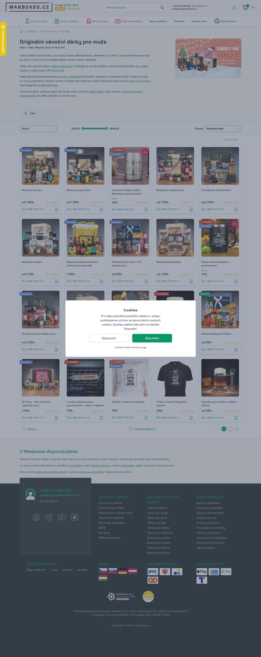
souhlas (123, 320)
